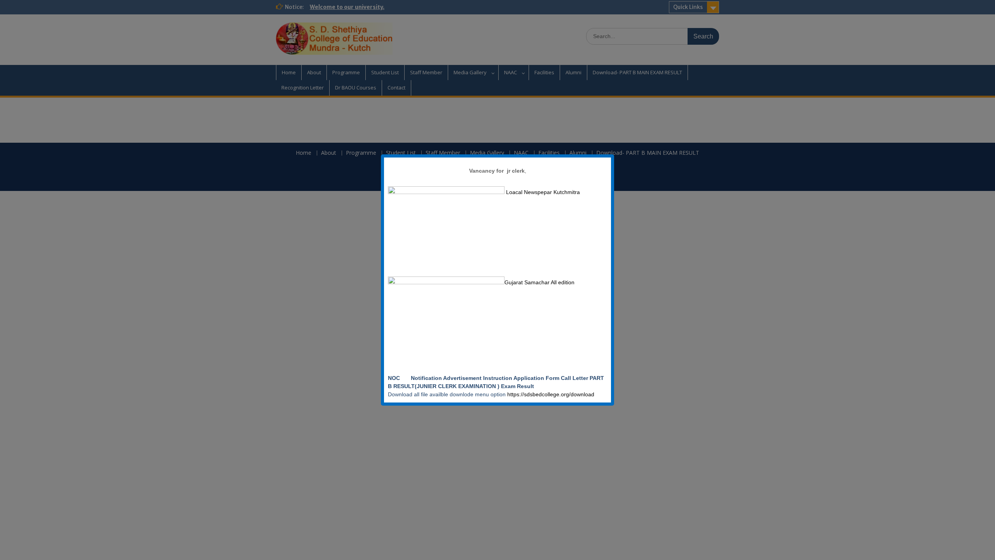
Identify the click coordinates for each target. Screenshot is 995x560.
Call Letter (575, 378)
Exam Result (518, 386)
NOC (398, 378)
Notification (427, 378)
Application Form (537, 378)
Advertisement (463, 378)
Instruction (497, 378)
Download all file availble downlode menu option (447, 394)
